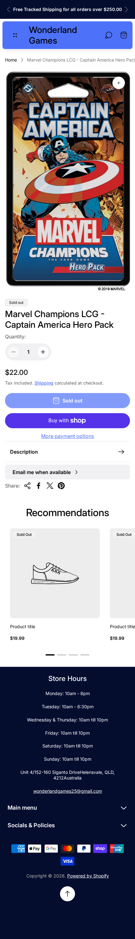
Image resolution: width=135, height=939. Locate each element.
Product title (22, 626)
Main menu (22, 807)
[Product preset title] (55, 573)
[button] (50, 655)
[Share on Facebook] (38, 485)
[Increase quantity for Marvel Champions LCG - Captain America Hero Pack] (43, 352)
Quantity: (15, 336)
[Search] (109, 35)
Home (11, 59)
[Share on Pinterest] (61, 485)
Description (24, 452)
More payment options (67, 436)
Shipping (44, 383)
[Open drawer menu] (15, 35)
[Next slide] (126, 9)
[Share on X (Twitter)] (50, 485)
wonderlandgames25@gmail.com (67, 791)
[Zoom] (118, 83)
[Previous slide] (9, 9)
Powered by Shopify (88, 875)
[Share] (27, 485)
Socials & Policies (31, 825)
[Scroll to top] (67, 893)
